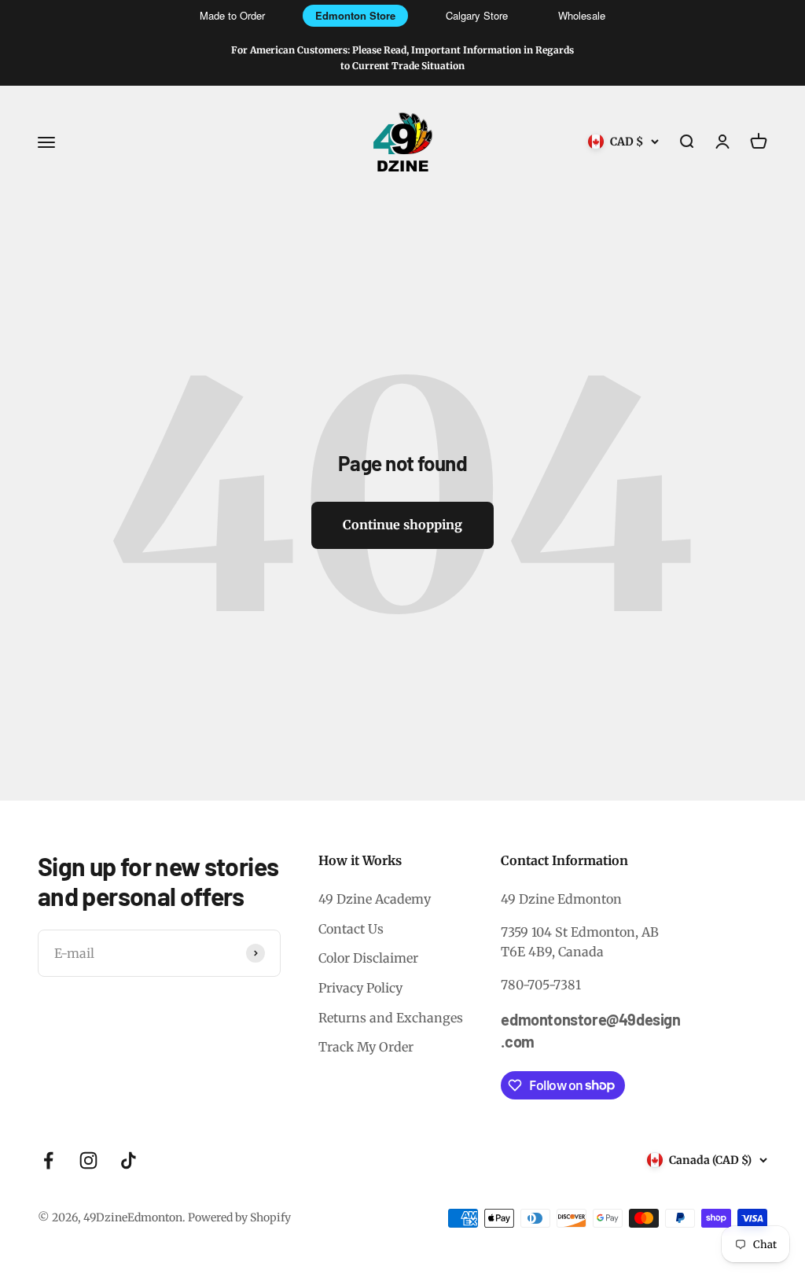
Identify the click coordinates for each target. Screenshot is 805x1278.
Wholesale (581, 15)
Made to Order (232, 15)
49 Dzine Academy (374, 899)
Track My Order (366, 1047)
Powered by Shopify (239, 1217)
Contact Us (351, 929)
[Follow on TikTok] (128, 1160)
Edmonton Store (355, 15)
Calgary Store (477, 15)
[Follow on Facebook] (48, 1160)
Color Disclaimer (368, 958)
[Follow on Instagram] (88, 1160)
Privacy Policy (360, 988)
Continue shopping (402, 524)
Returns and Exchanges (390, 1018)
